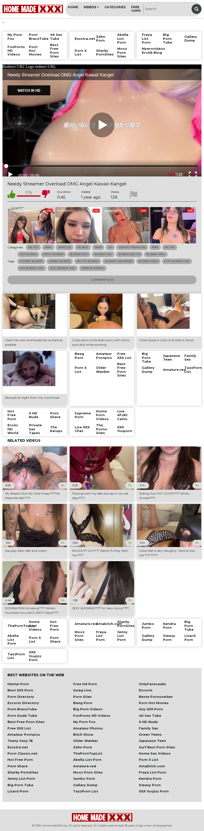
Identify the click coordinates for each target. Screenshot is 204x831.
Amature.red (84, 766)
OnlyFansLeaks (152, 684)
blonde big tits (129, 254)
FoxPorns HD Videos (91, 716)
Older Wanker (85, 741)
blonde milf (79, 254)
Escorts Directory (23, 703)
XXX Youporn (124, 429)
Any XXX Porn (151, 709)
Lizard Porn (17, 791)
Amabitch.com (152, 766)
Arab (98, 247)
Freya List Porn (152, 772)
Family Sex (148, 728)
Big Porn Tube (20, 785)
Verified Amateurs (132, 247)
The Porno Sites (101, 429)
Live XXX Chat (82, 429)
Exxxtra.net (17, 747)
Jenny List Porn (21, 778)
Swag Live (82, 690)
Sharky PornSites (22, 772)
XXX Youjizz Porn (154, 791)
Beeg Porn (82, 703)
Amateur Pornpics (23, 734)
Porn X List (148, 760)
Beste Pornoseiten (156, 697)
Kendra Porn (150, 778)
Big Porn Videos (87, 709)
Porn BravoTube (22, 709)
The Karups (56, 429)
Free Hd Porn (85, 684)
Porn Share (17, 766)
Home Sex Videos (155, 753)
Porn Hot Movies (154, 703)
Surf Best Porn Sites (157, 747)
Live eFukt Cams (122, 415)
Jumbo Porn (84, 778)
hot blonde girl (32, 268)
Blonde (82, 247)
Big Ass (170, 247)
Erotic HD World (12, 429)
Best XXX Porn (20, 690)
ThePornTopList (87, 753)
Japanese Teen (152, 741)
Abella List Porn (87, 760)
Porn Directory (20, 697)
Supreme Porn (83, 415)
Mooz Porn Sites (88, 772)
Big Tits (33, 247)
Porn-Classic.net (22, 753)
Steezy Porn (150, 785)
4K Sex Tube (150, 716)
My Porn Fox (84, 722)
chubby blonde (31, 261)
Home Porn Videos (102, 415)
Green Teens (150, 734)
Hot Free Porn (20, 760)
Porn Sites (82, 697)
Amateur (64, 247)
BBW (155, 247)
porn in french (93, 268)
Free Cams (136, 8)
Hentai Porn (18, 684)
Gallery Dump (85, 785)
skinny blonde (59, 261)
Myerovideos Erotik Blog (150, 50)
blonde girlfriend (118, 261)
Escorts (146, 690)
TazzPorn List (85, 791)
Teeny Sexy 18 (20, 741)
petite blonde (53, 254)
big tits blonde (88, 261)
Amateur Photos (88, 728)
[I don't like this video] (46, 195)
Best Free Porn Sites (26, 722)
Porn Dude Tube (22, 716)
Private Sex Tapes (35, 429)
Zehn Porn (82, 747)
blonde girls (148, 261)
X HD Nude (148, 722)
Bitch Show (83, 734)
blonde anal (156, 254)
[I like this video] (11, 195)
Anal (48, 247)
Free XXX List (19, 728)
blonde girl (103, 254)
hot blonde (28, 254)
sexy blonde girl (62, 268)
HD (110, 247)
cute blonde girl (177, 261)
